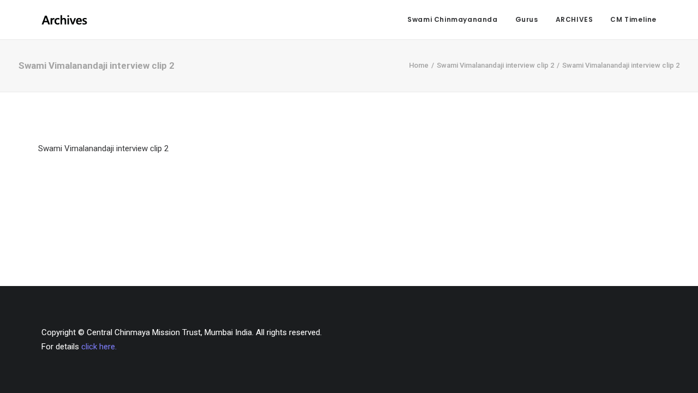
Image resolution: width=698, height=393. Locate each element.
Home (419, 65)
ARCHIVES (574, 19)
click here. (99, 347)
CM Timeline (633, 19)
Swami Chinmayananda (452, 19)
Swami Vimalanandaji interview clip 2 (495, 65)
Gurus (526, 19)
